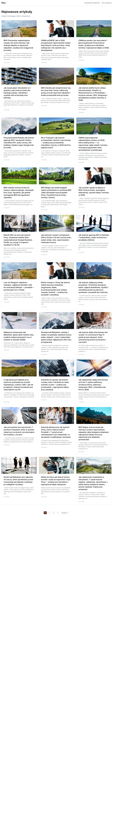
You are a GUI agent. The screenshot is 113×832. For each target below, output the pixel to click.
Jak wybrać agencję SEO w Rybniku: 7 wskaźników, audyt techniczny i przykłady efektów (93, 237)
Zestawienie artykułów (92, 3)
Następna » (65, 512)
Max (3, 2)
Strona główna (107, 3)
